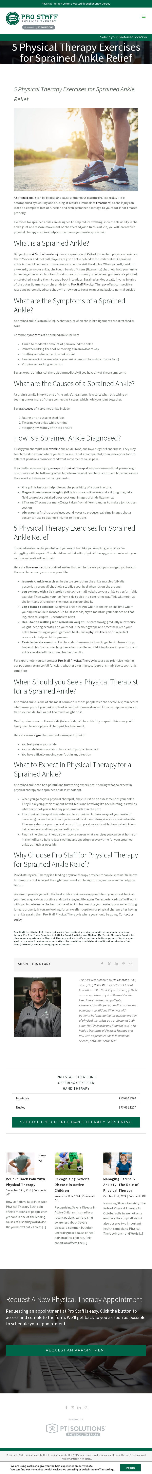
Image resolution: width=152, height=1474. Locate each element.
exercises (37, 567)
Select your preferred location (123, 37)
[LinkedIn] (116, 964)
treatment (103, 203)
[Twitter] (73, 1407)
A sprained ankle (25, 198)
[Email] (130, 964)
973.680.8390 (127, 1098)
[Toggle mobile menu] (144, 16)
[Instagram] (85, 1407)
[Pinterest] (123, 964)
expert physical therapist (71, 468)
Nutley (20, 1107)
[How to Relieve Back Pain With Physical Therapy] (20, 1163)
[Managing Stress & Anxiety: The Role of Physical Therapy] (117, 1163)
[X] (109, 964)
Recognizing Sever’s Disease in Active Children (72, 1185)
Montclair (22, 1098)
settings (109, 1469)
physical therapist (100, 632)
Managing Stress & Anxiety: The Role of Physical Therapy (121, 1185)
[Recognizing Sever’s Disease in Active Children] (69, 1163)
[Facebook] (102, 964)
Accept (130, 1468)
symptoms (34, 335)
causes (28, 408)
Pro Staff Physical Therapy (88, 284)
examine (54, 449)
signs (37, 735)
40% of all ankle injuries (48, 254)
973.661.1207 (127, 1107)
